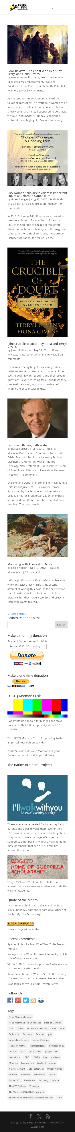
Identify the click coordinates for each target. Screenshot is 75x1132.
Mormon (13, 1063)
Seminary (43, 1080)
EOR (54, 1028)
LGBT (10, 833)
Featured (50, 81)
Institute (13, 1051)
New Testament (29, 466)
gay (50, 1034)
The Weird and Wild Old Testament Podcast (31, 1097)
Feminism (34, 457)
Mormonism (50, 203)
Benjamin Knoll (20, 77)
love (45, 1057)
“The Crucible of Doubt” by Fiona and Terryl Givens (37, 345)
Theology (12, 474)
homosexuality (56, 1045)
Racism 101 (15, 1080)
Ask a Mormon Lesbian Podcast (25, 1022)
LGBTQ (36, 1057)
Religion (12, 90)
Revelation (46, 470)
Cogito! (12, 882)
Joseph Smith (45, 86)
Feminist (40, 1034)
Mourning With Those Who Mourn (30, 564)
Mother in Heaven (35, 461)
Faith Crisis (22, 203)
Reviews (52, 354)
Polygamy (25, 1074)
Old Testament (49, 466)
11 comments (33, 572)
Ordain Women (54, 1068)
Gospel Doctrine (40, 1039)
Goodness (13, 86)
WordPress (37, 1127)
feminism (27, 1034)
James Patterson (21, 350)
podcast (13, 1074)
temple (55, 1080)
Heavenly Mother (51, 457)
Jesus (23, 1051)
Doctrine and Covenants (34, 453)
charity (20, 1028)
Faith (53, 199)
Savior (22, 90)
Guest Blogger (19, 199)
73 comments (29, 474)
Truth (59, 1097)
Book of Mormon (52, 1022)
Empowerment (34, 81)
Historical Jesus (38, 1045)
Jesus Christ (28, 86)
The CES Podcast (17, 1086)
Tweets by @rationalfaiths (23, 929)
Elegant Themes (37, 1122)
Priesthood (32, 470)
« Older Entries (16, 614)
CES (11, 1028)
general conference (19, 1039)
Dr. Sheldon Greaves (37, 1028)
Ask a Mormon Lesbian (20, 1016)
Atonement (56, 77)
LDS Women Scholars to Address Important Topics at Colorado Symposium (37, 194)
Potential (59, 86)
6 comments (36, 90)
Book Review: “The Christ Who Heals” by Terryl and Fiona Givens (34, 72)
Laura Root (14, 1057)
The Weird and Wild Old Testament (26, 1092)
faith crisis (14, 1034)
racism (52, 1074)
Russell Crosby (20, 448)
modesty (55, 1057)
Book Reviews (15, 81)
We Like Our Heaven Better (41, 984)
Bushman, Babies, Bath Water (27, 445)
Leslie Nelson (19, 567)
